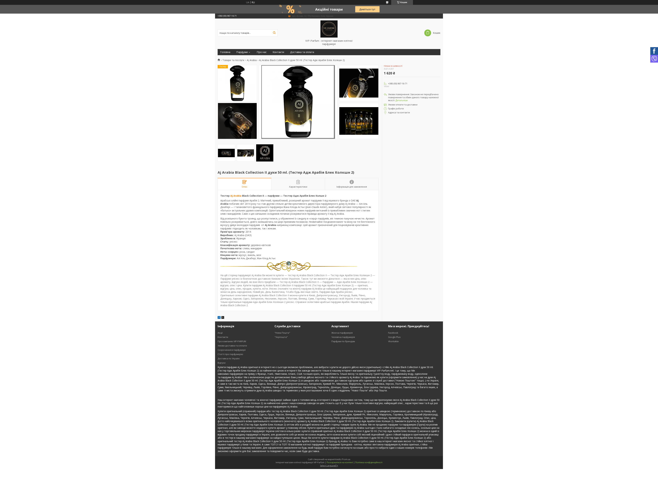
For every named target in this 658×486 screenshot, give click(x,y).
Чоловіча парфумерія (343, 337)
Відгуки (222, 362)
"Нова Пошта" (282, 332)
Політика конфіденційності (368, 462)
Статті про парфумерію (230, 354)
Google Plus (394, 337)
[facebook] (219, 318)
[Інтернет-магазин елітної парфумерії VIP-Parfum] (329, 28)
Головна (225, 52)
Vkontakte (393, 341)
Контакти (278, 52)
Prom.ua (346, 459)
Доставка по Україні (229, 358)
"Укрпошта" (281, 337)
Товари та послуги (233, 60)
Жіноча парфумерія (342, 332)
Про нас (262, 52)
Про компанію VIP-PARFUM (232, 341)
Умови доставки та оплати (232, 345)
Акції (220, 332)
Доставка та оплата (302, 52)
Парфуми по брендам (343, 341)
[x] (222, 318)
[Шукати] (274, 32)
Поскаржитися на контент (340, 462)
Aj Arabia (252, 60)
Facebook (393, 332)
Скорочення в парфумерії (232, 349)
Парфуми (242, 52)
